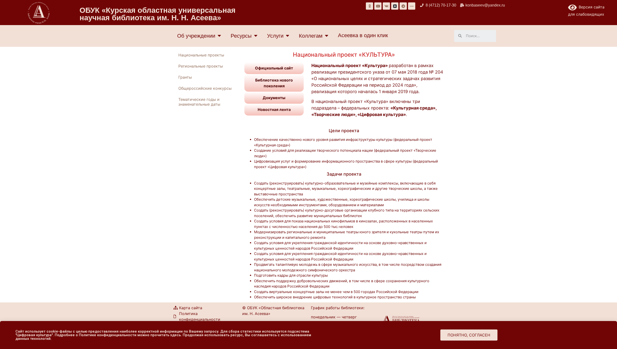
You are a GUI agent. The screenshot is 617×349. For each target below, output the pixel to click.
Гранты (185, 77)
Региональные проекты (200, 66)
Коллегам (310, 36)
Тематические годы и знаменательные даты (199, 102)
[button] (468, 335)
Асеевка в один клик (363, 35)
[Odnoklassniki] (369, 6)
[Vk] (386, 6)
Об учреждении (196, 36)
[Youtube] (378, 6)
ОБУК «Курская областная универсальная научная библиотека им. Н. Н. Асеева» (157, 14)
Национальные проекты (201, 55)
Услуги (275, 36)
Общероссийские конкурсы (205, 88)
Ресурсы (241, 36)
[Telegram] (403, 6)
